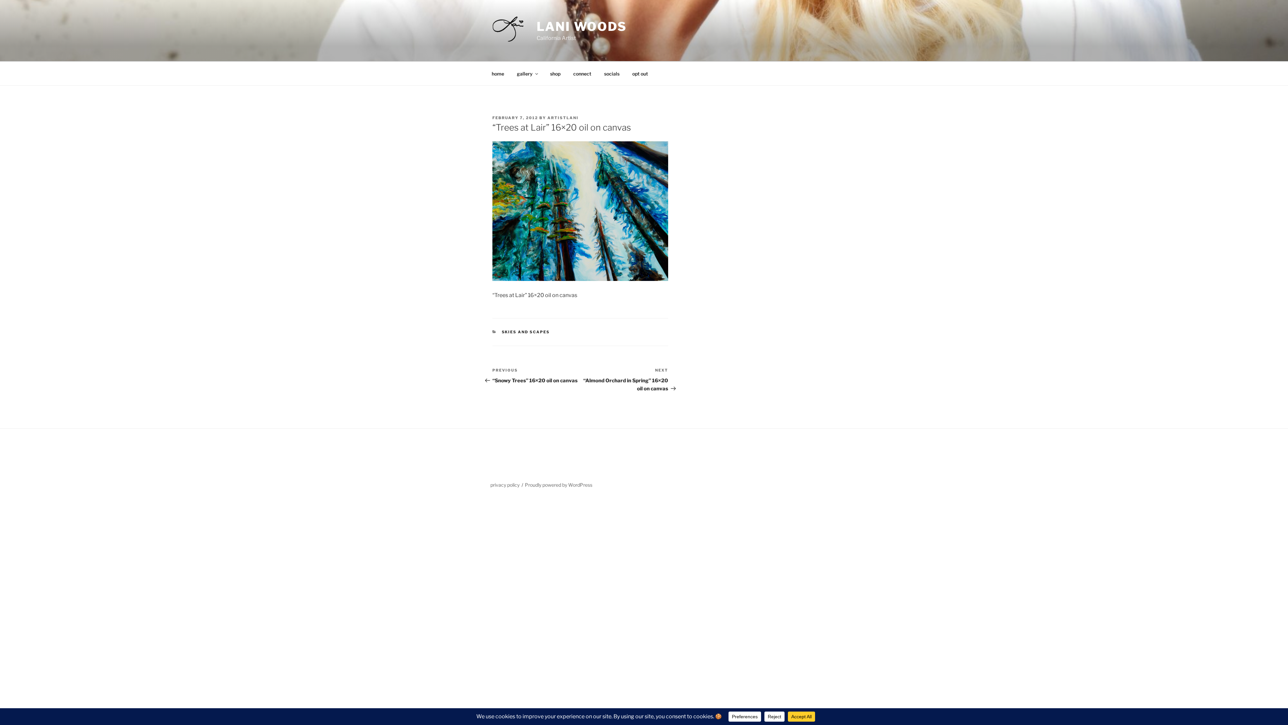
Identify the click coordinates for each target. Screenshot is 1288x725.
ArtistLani (563, 117)
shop (555, 74)
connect (582, 74)
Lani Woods (582, 26)
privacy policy (505, 485)
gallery (525, 74)
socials (612, 74)
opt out (640, 74)
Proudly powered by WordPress (558, 485)
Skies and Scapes (526, 332)
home (498, 74)
